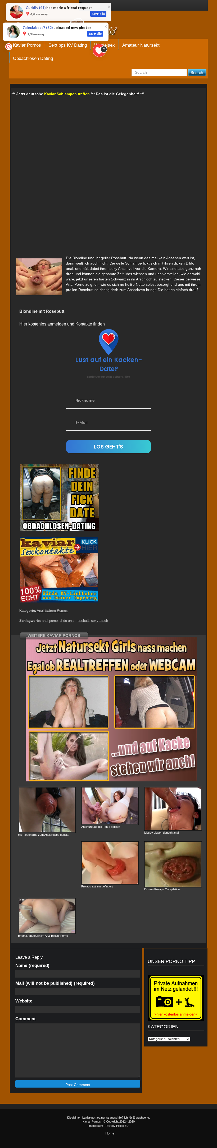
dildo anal (67, 621)
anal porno (50, 621)
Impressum (95, 1125)
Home (109, 1133)
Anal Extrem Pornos (52, 611)
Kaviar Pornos (27, 45)
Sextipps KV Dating (67, 45)
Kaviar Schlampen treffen (67, 94)
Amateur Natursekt (141, 45)
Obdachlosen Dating (33, 58)
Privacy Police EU (117, 1125)
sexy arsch (99, 621)
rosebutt (82, 621)
